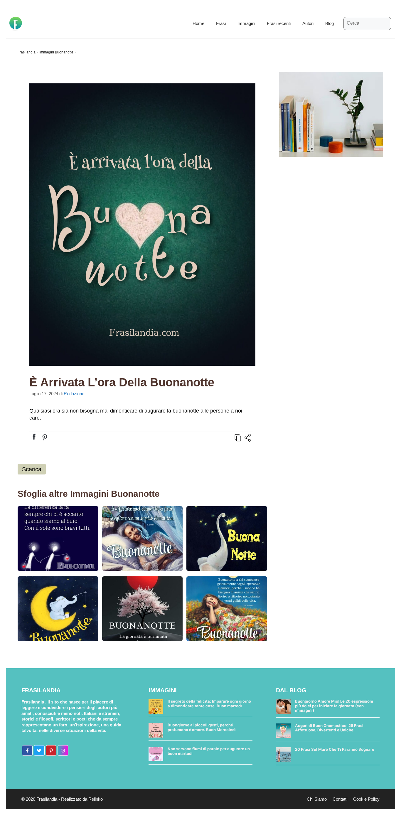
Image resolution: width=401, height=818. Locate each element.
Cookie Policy (366, 799)
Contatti (340, 799)
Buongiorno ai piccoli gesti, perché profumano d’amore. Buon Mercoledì (202, 727)
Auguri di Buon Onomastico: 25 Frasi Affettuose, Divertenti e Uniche (329, 728)
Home (198, 23)
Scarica (31, 469)
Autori (308, 23)
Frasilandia (27, 52)
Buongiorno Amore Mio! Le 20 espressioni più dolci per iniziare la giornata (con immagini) (334, 706)
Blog (329, 23)
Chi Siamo (317, 799)
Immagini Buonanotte (56, 52)
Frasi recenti (279, 23)
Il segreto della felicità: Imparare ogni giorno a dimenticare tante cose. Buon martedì (209, 703)
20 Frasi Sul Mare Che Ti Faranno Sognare (334, 749)
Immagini (246, 23)
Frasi (221, 23)
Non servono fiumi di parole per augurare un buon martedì (209, 751)
